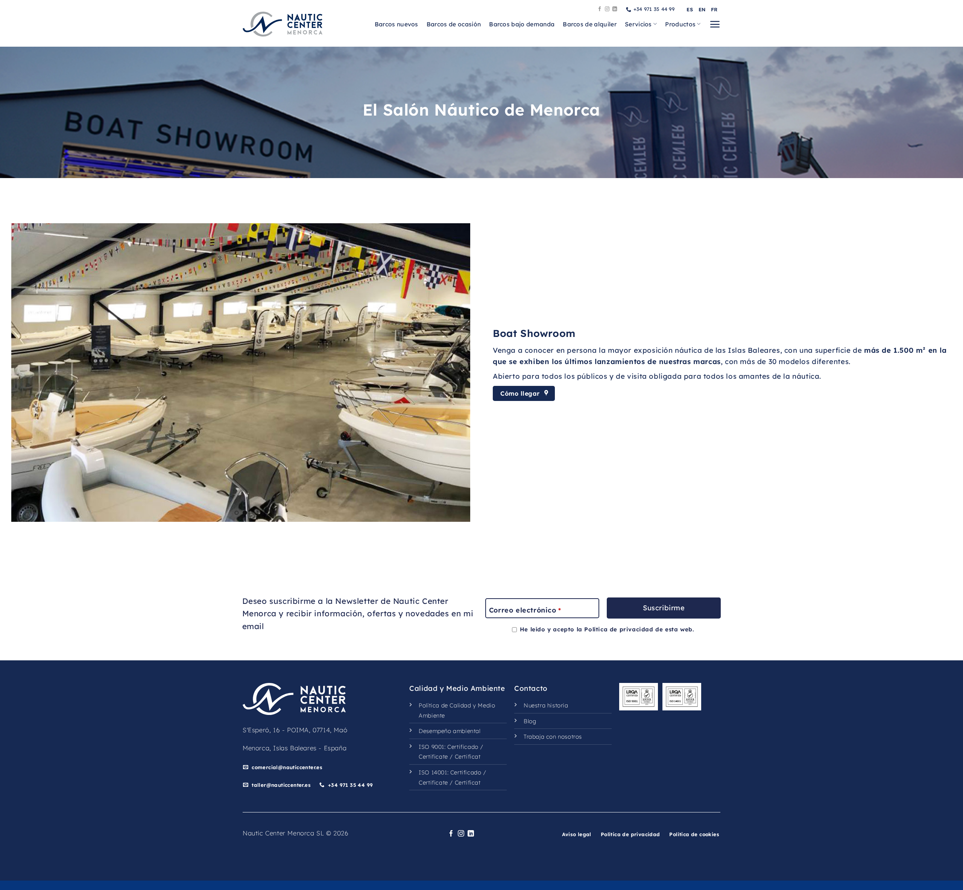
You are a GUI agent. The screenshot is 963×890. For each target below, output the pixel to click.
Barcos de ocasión (454, 24)
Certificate (433, 756)
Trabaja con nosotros (553, 736)
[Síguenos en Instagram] (607, 9)
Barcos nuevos (396, 24)
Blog (530, 721)
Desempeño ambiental (449, 731)
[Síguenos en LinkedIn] (614, 9)
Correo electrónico (525, 610)
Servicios (638, 24)
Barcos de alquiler (590, 24)
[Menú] (714, 24)
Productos (680, 24)
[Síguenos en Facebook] (599, 9)
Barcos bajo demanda (521, 24)
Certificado (462, 746)
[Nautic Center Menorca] (282, 24)
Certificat (468, 756)
